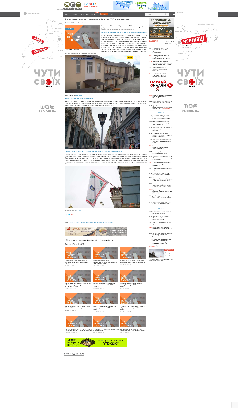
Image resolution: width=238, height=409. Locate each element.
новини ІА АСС (109, 222)
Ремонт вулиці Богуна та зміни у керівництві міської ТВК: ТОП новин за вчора (105, 285)
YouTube (79, 210)
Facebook (79, 95)
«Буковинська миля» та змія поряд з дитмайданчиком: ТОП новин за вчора (132, 261)
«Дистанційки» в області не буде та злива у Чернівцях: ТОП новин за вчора (131, 285)
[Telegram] (93, 4)
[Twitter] (87, 4)
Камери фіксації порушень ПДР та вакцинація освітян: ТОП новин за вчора (104, 308)
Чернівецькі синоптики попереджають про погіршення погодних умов (161, 259)
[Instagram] (89, 4)
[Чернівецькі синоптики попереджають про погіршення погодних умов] (156, 253)
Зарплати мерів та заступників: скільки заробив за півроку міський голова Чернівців (93, 151)
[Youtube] (91, 4)
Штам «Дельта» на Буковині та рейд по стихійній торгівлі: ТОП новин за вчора (79, 329)
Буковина (71, 222)
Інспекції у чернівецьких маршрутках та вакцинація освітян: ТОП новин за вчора (105, 262)
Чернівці (77, 222)
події (95, 222)
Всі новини (152, 246)
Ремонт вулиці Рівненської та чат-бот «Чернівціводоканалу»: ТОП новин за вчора (132, 308)
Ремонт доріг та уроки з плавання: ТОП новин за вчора (106, 329)
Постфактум (89, 222)
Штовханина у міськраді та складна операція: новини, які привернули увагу (77, 262)
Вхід (171, 14)
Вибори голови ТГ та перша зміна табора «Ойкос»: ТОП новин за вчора (132, 329)
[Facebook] (84, 4)
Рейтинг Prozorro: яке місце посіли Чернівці (79, 98)
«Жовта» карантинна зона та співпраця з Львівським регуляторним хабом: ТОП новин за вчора (78, 285)
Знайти (166, 14)
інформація (100, 222)
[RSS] (95, 4)
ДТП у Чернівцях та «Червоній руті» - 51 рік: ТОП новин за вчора (77, 307)
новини (83, 222)
